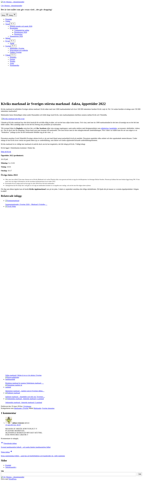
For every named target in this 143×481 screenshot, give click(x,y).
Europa (12, 59)
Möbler (8, 38)
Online (7, 21)
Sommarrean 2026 (16, 36)
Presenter (8, 19)
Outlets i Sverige (16, 52)
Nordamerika (14, 65)
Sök (2, 471)
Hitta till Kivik (6, 152)
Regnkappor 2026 (20, 32)
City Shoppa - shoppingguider (11, 6)
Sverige (8, 46)
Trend (7, 24)
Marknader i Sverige (17, 48)
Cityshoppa (27, 406)
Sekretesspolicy (10, 467)
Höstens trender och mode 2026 (21, 26)
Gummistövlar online (21, 30)
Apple (12, 43)
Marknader (37, 408)
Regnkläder (14, 28)
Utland (7, 55)
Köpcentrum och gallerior (19, 50)
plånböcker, (105, 128)
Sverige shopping (48, 408)
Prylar (7, 41)
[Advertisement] (71, 83)
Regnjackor (18, 34)
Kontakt (8, 465)
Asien (12, 63)
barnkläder (113, 128)
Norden (12, 61)
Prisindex (13, 57)
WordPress (12, 479)
